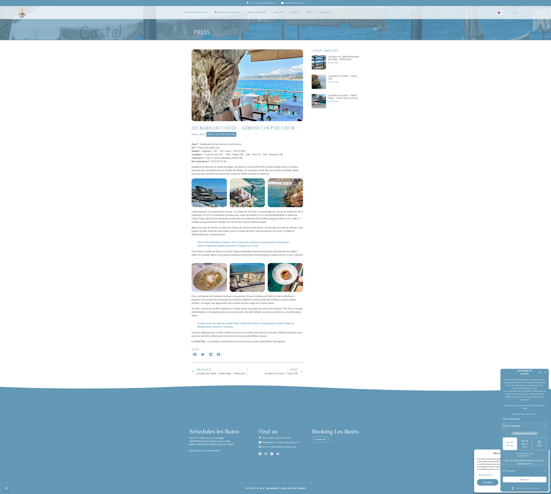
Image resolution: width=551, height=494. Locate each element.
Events (295, 12)
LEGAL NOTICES (288, 488)
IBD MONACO (272, 488)
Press (310, 12)
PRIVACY (302, 488)
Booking (229, 12)
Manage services (485, 475)
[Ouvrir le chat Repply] (6, 488)
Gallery (279, 12)
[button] (195, 354)
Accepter (487, 482)
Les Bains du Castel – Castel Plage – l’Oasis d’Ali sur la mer (343, 96)
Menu (257, 12)
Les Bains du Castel (195, 12)
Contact (326, 12)
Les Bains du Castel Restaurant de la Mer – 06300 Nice (343, 58)
